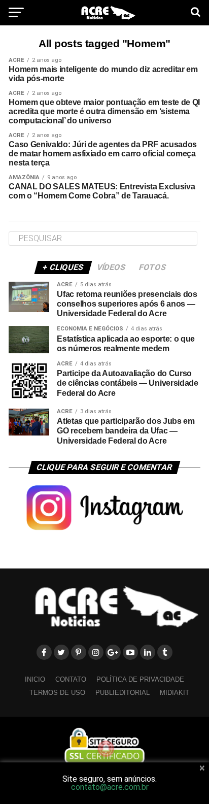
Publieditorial (122, 692)
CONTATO (70, 679)
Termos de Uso (57, 692)
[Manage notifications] (106, 749)
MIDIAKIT (174, 692)
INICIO (35, 679)
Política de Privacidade (140, 679)
